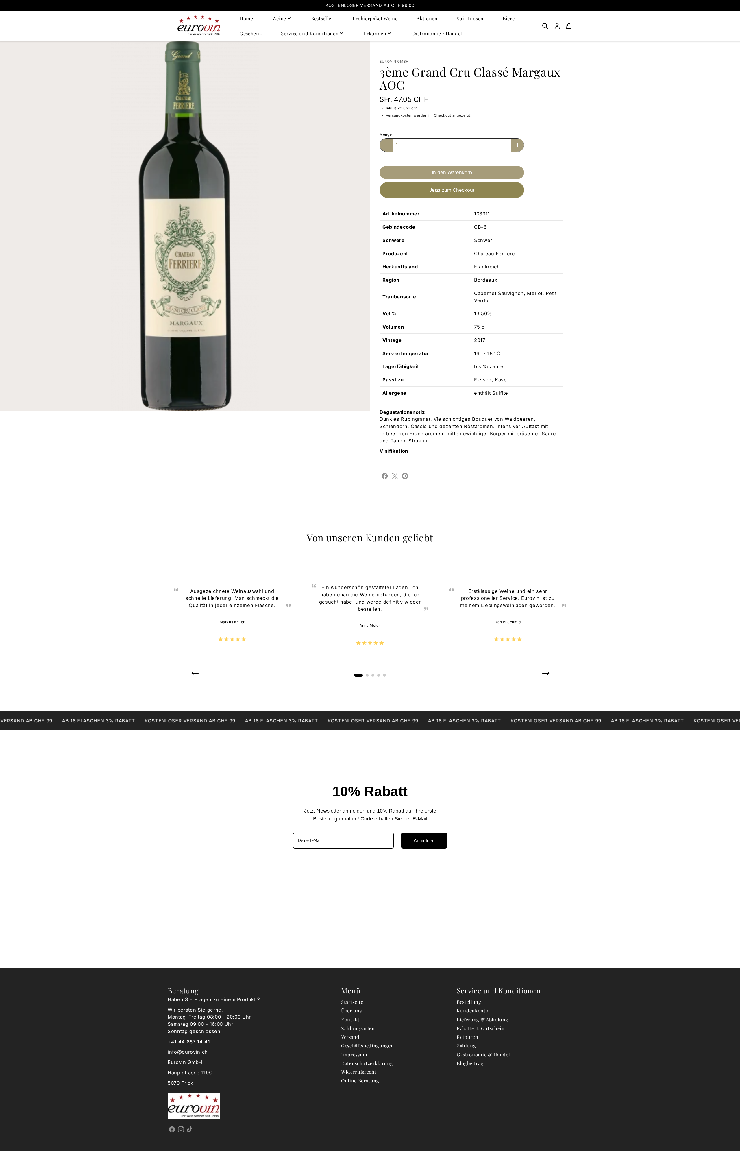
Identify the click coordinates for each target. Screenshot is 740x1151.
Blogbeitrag (470, 1063)
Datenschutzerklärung (367, 1063)
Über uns (351, 1010)
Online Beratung (360, 1080)
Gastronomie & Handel (483, 1054)
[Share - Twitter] (394, 476)
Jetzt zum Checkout (451, 190)
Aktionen (427, 18)
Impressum (354, 1054)
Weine (279, 18)
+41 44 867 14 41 (189, 1042)
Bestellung (469, 1002)
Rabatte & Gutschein (481, 1028)
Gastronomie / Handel (436, 33)
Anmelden (424, 840)
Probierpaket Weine (375, 18)
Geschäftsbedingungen (367, 1045)
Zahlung (466, 1045)
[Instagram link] (181, 1129)
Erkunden (374, 33)
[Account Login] (557, 26)
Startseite (352, 1002)
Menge (386, 134)
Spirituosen (470, 18)
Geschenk (251, 33)
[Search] (545, 26)
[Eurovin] (199, 25)
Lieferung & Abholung (482, 1019)
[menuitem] (545, 26)
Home (246, 18)
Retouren (467, 1037)
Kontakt (350, 1019)
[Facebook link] (172, 1129)
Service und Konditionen (309, 33)
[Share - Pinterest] (405, 476)
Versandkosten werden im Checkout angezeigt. (428, 115)
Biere (509, 18)
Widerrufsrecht (358, 1072)
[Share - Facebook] (384, 476)
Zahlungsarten (358, 1028)
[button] (195, 675)
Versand (350, 1037)
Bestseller (322, 18)
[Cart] (568, 26)
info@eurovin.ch (188, 1052)
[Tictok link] (189, 1129)
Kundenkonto (472, 1010)
